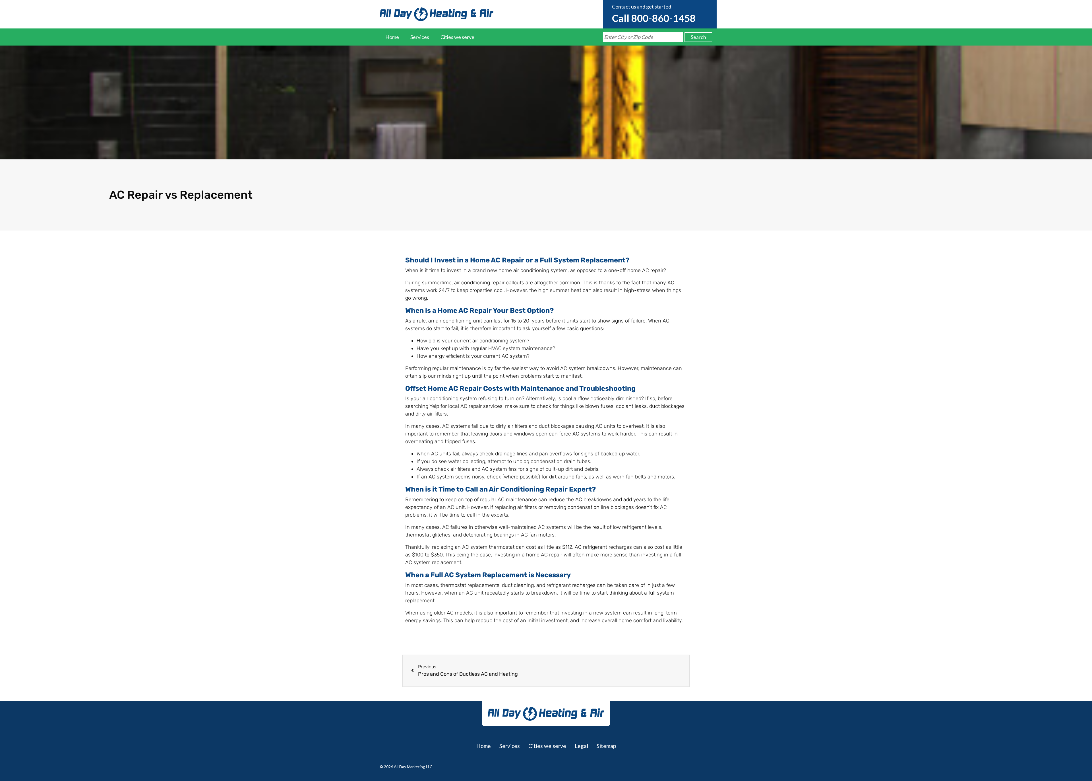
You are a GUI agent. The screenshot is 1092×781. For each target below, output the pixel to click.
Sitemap (606, 746)
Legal (581, 746)
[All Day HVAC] (436, 14)
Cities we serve (457, 37)
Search (698, 37)
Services (419, 37)
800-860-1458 (663, 18)
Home (392, 37)
